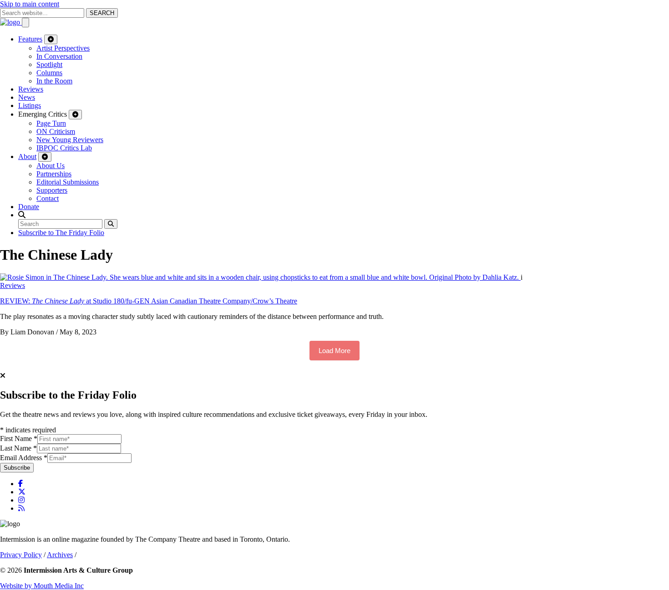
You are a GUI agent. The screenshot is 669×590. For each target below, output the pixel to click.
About (27, 156)
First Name (18, 438)
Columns (49, 73)
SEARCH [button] (102, 13)
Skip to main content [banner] (29, 4)
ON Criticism (55, 131)
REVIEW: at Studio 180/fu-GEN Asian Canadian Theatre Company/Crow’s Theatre (148, 301)
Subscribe (17, 467)
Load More (334, 350)
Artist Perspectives (63, 48)
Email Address (23, 458)
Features (30, 39)
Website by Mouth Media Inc (42, 586)
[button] (21, 215)
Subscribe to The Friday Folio (61, 232)
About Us (50, 165)
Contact (47, 198)
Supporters (51, 190)
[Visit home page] (11, 22)
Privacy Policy (21, 555)
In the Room (54, 81)
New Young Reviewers (69, 140)
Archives (60, 555)
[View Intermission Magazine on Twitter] (21, 492)
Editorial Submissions (67, 182)
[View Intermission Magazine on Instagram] (21, 500)
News (26, 97)
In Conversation (59, 56)
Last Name (18, 448)
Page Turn (51, 123)
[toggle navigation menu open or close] (25, 22)
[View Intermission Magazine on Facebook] (20, 483)
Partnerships (53, 174)
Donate (28, 206)
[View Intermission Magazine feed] (21, 508)
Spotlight (49, 64)
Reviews (30, 89)
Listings (29, 105)
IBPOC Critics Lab (64, 148)
